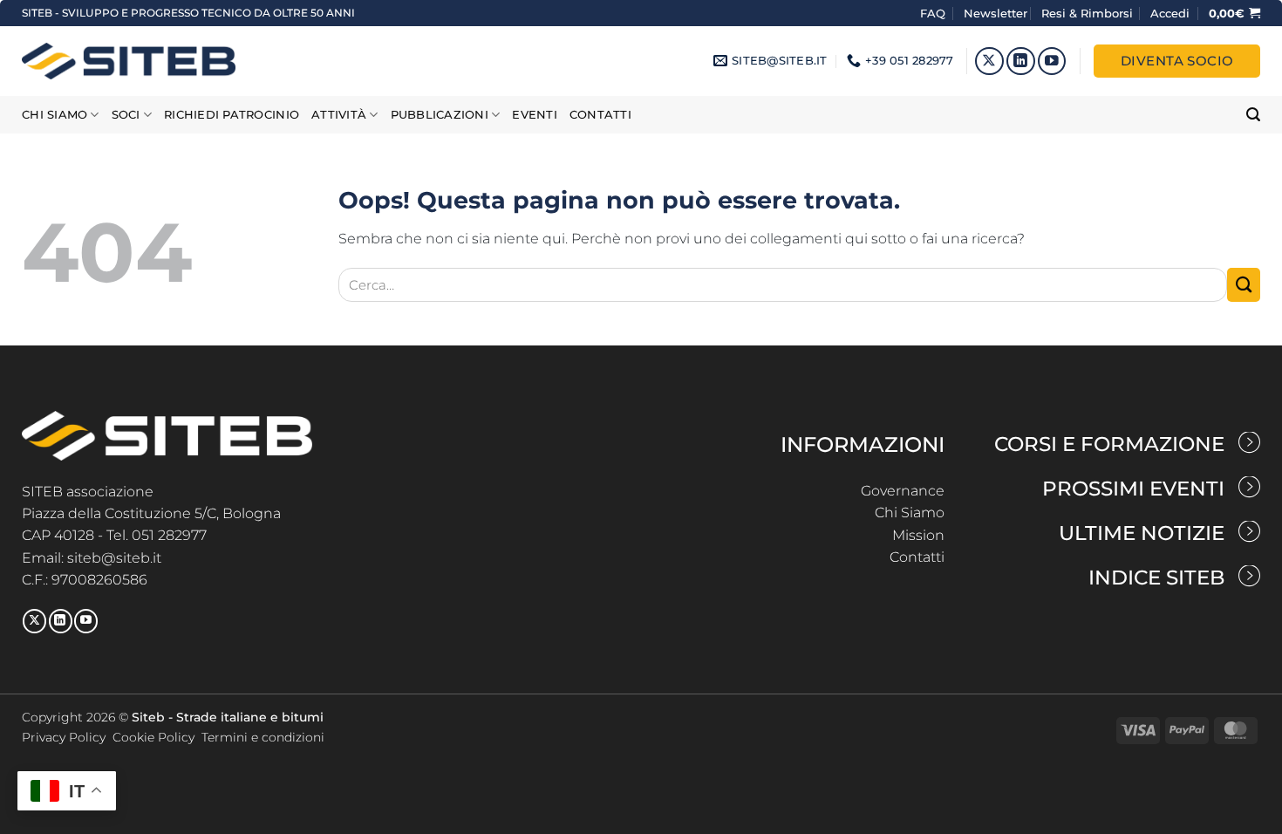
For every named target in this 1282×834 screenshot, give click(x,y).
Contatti (600, 114)
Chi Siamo (909, 512)
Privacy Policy (64, 737)
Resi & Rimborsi (1087, 13)
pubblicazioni (439, 114)
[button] (1170, 13)
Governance (902, 490)
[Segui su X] (989, 61)
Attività (338, 114)
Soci (126, 114)
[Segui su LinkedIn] (1020, 61)
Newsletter (995, 13)
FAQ (934, 13)
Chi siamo (54, 114)
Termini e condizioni (262, 737)
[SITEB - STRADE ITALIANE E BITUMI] (128, 61)
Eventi (534, 114)
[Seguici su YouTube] (1052, 61)
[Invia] (1243, 284)
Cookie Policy (153, 737)
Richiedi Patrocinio (231, 114)
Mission (918, 535)
